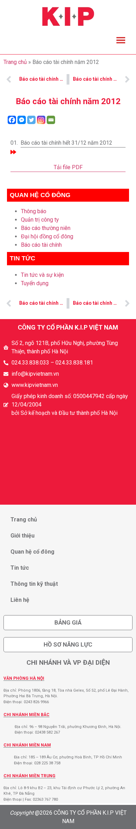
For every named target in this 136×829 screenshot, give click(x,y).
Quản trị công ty (40, 219)
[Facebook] (12, 120)
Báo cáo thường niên (45, 228)
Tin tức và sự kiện (42, 275)
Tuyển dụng (34, 283)
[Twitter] (31, 120)
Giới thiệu (22, 535)
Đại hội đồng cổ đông (47, 236)
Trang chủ (15, 62)
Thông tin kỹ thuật (34, 584)
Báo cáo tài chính (41, 245)
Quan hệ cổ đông (32, 551)
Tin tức (19, 567)
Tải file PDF (68, 167)
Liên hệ (19, 600)
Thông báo (33, 211)
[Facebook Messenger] (21, 120)
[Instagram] (41, 120)
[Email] (51, 120)
